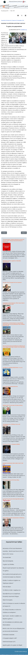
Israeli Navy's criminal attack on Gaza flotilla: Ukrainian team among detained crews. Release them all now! (14, 324)
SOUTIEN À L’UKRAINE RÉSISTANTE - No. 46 (12, 367)
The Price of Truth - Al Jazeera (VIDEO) (11, 444)
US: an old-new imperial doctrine (10, 386)
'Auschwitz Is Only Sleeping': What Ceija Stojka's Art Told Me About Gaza (14, 303)
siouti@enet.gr (23, 29)
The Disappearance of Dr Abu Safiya (11, 480)
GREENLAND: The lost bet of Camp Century (13, 405)
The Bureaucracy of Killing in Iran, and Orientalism (11, 425)
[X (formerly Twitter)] (21, 15)
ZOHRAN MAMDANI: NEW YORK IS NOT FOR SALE (13, 463)
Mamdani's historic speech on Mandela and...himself (12, 261)
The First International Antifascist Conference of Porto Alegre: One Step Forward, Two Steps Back (14, 346)
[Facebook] (18, 15)
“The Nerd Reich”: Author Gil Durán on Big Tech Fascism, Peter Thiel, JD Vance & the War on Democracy (13, 241)
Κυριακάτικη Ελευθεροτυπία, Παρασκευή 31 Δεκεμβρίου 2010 (12, 20)
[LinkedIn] (25, 15)
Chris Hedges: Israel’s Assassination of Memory (13, 517)
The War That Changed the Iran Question (12, 282)
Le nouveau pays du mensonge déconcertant (13, 499)
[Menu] (4, 7)
